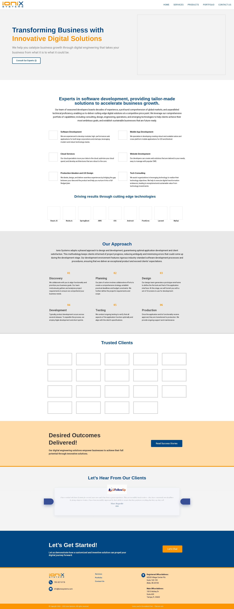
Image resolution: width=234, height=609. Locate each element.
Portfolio (208, 5)
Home (166, 5)
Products (193, 5)
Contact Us (224, 5)
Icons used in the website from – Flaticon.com (147, 606)
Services (178, 5)
